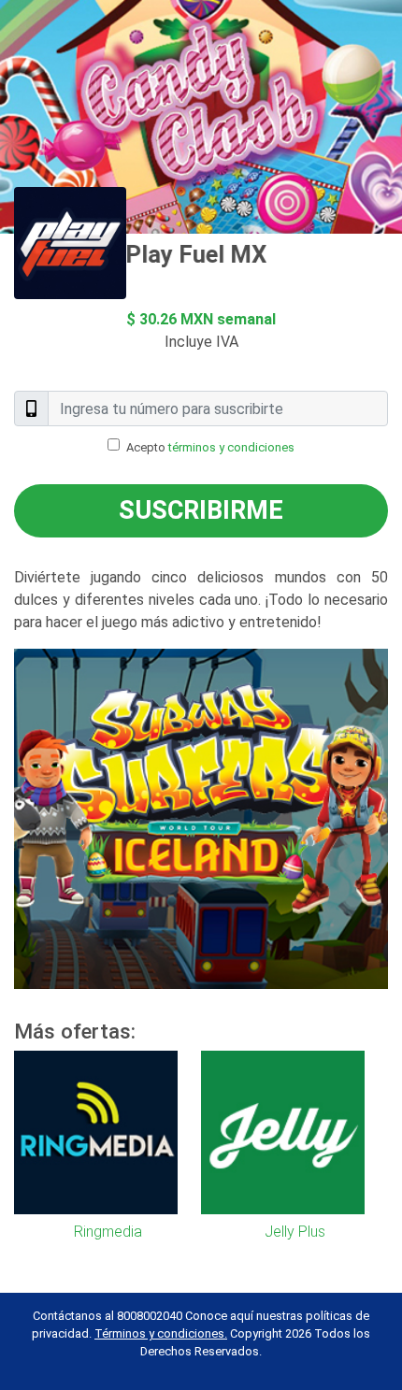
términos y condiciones (231, 447)
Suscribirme (201, 510)
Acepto (210, 447)
